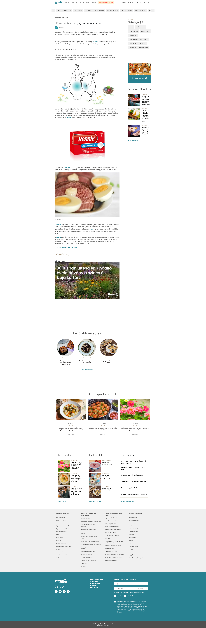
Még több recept (87, 369)
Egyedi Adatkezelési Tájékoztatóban (126, 611)
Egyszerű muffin (61, 520)
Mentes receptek (133, 526)
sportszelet (78, 10)
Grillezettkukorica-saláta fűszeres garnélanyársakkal (114, 542)
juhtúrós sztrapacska (64, 10)
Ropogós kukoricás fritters (112, 521)
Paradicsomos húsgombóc (64, 546)
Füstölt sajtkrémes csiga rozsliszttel (134, 494)
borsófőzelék (143, 48)
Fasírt (57, 534)
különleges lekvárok (87, 358)
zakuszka (88, 10)
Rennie (58, 225)
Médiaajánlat (94, 587)
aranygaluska (99, 10)
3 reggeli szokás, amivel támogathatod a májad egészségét (76, 491)
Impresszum (93, 585)
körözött (143, 43)
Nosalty (61, 28)
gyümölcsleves (106, 460)
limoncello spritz (140, 10)
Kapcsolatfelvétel (95, 583)
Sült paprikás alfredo (86, 557)
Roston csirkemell (61, 552)
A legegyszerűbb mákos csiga (109, 362)
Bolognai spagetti (61, 543)
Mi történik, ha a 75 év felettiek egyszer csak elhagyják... (146, 131)
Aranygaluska (60, 523)
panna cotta (145, 31)
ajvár (131, 27)
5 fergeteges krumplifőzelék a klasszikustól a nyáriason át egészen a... (76, 478)
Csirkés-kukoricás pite (111, 551)
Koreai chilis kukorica (110, 532)
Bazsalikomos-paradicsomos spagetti (89, 537)
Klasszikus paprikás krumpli (88, 551)
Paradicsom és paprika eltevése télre (91, 521)
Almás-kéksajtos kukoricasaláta (113, 557)
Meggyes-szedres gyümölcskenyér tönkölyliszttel (65, 362)
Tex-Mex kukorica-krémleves (113, 529)
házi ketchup (134, 31)
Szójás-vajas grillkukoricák (112, 526)
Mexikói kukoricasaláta (111, 560)
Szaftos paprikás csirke (87, 554)
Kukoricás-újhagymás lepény (113, 546)
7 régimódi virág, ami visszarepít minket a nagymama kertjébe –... (135, 429)
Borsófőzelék (59, 537)
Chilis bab (59, 540)
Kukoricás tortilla (109, 548)
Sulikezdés (144, 94)
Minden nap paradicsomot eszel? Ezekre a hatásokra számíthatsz (146, 100)
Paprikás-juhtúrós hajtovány (88, 560)
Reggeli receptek (133, 555)
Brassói (58, 549)
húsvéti (95, 42)
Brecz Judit (71, 434)
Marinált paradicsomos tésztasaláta (91, 544)
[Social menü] (138, 2)
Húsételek (131, 534)
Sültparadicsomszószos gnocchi (90, 541)
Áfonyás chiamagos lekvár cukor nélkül (87, 362)
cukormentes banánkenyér (138, 39)
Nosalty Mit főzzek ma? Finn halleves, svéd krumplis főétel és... (103, 429)
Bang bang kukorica (110, 524)
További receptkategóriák (136, 558)
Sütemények (132, 523)
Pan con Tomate (85, 519)
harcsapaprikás (127, 10)
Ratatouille (84, 566)
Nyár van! (144, 108)
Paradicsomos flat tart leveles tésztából (89, 533)
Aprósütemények (133, 520)
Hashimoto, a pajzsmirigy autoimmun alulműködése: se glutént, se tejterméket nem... (146, 116)
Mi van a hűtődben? (91, 2)
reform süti (105, 473)
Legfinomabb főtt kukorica (112, 518)
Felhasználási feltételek (97, 579)
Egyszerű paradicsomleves (63, 526)
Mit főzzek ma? (80, 2)
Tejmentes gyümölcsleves (107, 463)
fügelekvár (133, 35)
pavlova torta (140, 27)
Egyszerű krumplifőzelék (63, 529)
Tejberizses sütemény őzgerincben (106, 477)
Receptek (66, 2)
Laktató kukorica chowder (112, 535)
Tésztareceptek (133, 546)
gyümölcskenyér (65, 358)
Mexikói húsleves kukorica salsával (114, 554)
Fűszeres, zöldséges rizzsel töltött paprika (90, 548)
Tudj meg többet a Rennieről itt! (66, 247)
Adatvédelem (94, 581)
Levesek (131, 540)
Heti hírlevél (130, 595)
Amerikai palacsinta (61, 555)
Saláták (131, 549)
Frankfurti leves (60, 517)
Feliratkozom (142, 588)
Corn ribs (107, 538)
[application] (87, 280)
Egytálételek (132, 537)
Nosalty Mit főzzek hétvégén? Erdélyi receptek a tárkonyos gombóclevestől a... (71, 429)
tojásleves (133, 48)
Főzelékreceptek (133, 532)
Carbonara (59, 558)
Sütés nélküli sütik (134, 529)
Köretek (131, 552)
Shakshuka (84, 563)
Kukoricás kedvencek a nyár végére (114, 514)
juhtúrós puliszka (112, 10)
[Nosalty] (58, 2)
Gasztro (58, 17)
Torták (130, 543)
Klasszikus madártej (61, 532)
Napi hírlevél (120, 595)
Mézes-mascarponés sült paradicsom (88, 525)
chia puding (133, 43)
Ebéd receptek (133, 517)
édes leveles (108, 358)
